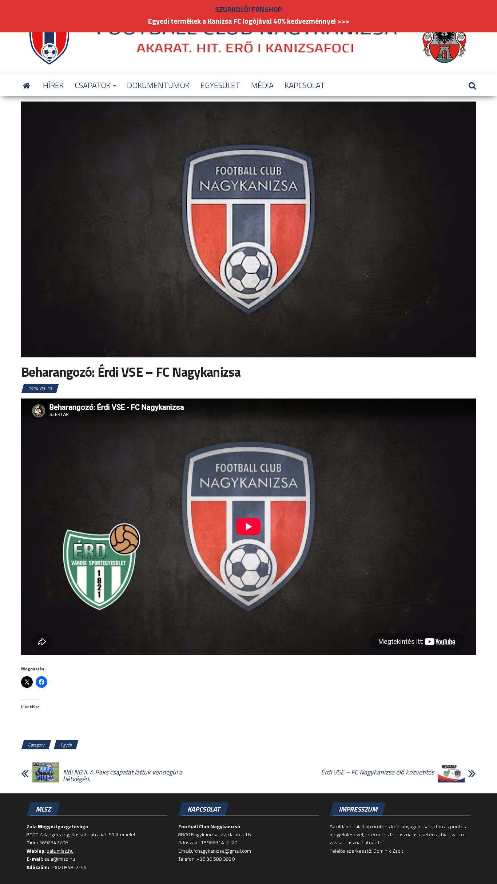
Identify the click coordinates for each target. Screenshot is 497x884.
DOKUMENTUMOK (158, 85)
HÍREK (53, 85)
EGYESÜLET (220, 85)
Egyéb (66, 744)
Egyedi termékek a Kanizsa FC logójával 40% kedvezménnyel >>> (248, 21)
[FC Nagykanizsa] (26, 85)
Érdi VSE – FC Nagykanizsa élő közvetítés (377, 772)
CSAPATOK (93, 85)
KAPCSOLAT (305, 85)
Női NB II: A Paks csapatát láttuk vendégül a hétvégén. (122, 775)
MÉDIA (262, 85)
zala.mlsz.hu (60, 851)
